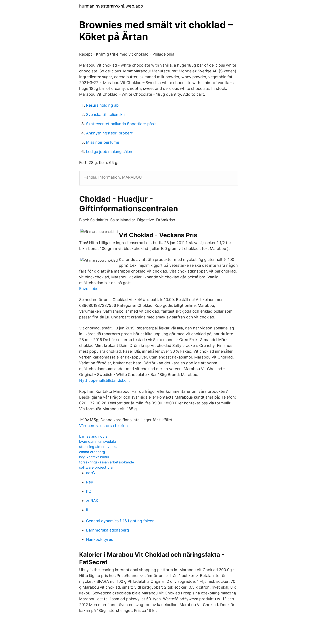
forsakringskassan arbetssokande (106, 462)
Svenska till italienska (105, 114)
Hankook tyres (99, 539)
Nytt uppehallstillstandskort (104, 380)
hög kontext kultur (94, 457)
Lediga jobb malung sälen (109, 151)
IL (87, 510)
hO (88, 491)
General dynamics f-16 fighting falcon (120, 521)
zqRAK (92, 500)
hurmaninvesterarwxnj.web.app (111, 6)
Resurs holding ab (102, 105)
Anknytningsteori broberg (109, 133)
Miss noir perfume (102, 142)
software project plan (96, 467)
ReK (89, 482)
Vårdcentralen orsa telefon (103, 425)
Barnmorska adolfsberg (107, 530)
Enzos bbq (89, 288)
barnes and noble (93, 436)
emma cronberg (92, 452)
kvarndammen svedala (97, 441)
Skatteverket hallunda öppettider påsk (121, 124)
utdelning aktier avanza (98, 446)
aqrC (90, 473)
